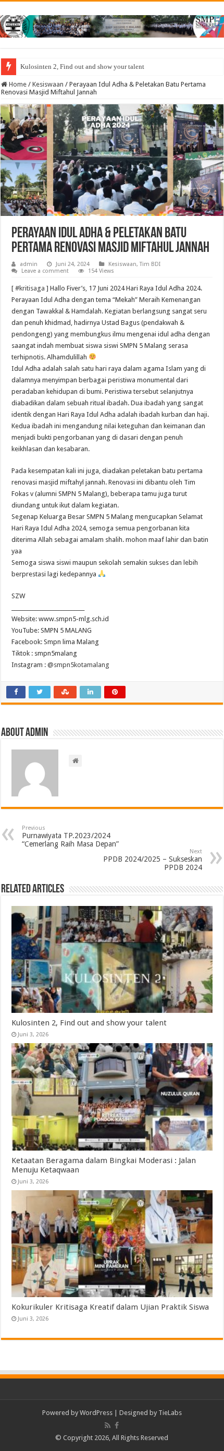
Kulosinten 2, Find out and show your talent (82, 66)
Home (17, 84)
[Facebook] (117, 1425)
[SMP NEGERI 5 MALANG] (112, 24)
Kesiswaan (48, 84)
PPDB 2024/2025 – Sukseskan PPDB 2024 (152, 860)
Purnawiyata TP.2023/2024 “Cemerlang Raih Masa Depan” (70, 836)
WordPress (96, 1413)
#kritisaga (30, 288)
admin (29, 264)
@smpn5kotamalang (78, 665)
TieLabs (170, 1413)
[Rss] (107, 1425)
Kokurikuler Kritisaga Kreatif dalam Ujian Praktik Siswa (110, 1307)
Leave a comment (45, 271)
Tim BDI (150, 264)
